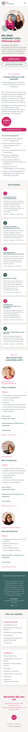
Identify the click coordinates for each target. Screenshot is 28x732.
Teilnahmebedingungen (15, 726)
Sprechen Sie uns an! (14, 129)
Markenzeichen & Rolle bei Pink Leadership (12, 424)
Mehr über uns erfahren (14, 64)
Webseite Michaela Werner (9, 567)
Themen (4, 392)
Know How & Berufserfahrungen (8, 417)
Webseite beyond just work (9, 506)
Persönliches (6, 430)
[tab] (11, 605)
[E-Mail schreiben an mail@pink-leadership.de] (14, 717)
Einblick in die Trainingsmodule (14, 59)
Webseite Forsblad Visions (8, 435)
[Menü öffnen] (25, 3)
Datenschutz (18, 724)
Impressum (10, 724)
